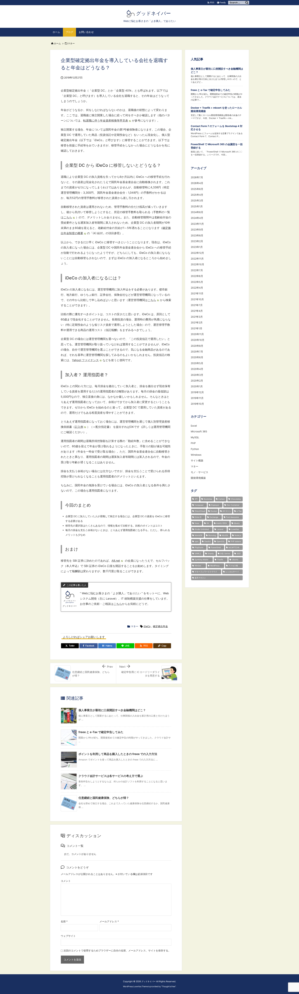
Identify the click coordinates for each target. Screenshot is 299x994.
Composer (199, 505)
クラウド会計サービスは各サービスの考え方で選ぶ (110, 776)
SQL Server (225, 553)
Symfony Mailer (201, 559)
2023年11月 (197, 223)
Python (195, 449)
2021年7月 (197, 305)
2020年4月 (197, 369)
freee (197, 523)
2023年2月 (197, 241)
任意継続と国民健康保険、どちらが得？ (103, 797)
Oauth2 (207, 541)
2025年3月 (197, 200)
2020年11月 (197, 334)
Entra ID (198, 517)
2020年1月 (197, 386)
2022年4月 (197, 287)
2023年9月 (197, 229)
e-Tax (239, 511)
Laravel (220, 529)
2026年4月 (197, 183)
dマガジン (227, 511)
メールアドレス (109, 921)
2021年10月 (197, 299)
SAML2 (198, 553)
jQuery (237, 523)
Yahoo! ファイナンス (85, 360)
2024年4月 (197, 217)
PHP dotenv (236, 541)
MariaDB (198, 535)
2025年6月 (197, 189)
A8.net (116, 560)
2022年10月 (197, 264)
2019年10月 (197, 403)
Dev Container (233, 505)
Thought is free (168, 986)
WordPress (214, 565)
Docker (214, 511)
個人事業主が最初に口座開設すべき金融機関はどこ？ (112, 710)
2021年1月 (196, 328)
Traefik (220, 559)
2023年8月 (197, 235)
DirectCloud (200, 511)
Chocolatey (236, 499)
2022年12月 (197, 252)
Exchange (214, 517)
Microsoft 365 (199, 431)
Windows (196, 454)
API (196, 499)
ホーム (57, 43)
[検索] (246, 3)
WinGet (198, 565)
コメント (66, 880)
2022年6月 (197, 276)
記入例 (79, 426)
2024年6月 (197, 212)
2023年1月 (197, 247)
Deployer (215, 505)
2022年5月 (197, 282)
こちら (68, 217)
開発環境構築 (198, 477)
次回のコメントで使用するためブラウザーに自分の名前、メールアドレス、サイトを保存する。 (117, 950)
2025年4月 (197, 194)
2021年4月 (197, 310)
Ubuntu (235, 559)
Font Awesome (232, 517)
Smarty (211, 553)
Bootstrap (208, 499)
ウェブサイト (68, 935)
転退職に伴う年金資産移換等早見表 (105, 120)
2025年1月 (197, 206)
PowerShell (216, 547)
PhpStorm (199, 547)
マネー (71, 43)
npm (196, 541)
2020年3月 (197, 374)
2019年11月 (197, 398)
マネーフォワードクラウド (206, 572)
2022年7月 (197, 270)
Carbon (221, 499)
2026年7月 (197, 177)
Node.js (238, 535)
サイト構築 (197, 460)
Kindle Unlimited (202, 529)
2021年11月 (197, 293)
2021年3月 (197, 316)
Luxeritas (235, 529)
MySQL (195, 437)
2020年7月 (197, 351)
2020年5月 (197, 363)
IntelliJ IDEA (221, 523)
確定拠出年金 (160, 626)
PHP (193, 443)
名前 (64, 921)
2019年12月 (197, 392)
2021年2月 (197, 322)
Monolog (212, 535)
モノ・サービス (199, 472)
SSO (239, 553)
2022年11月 (197, 258)
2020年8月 (197, 345)
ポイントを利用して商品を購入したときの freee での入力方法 (117, 754)
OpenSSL (221, 541)
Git (207, 523)
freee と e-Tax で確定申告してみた (100, 732)
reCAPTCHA (233, 547)
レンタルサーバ (232, 572)
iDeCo (147, 626)
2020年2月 (197, 380)
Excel (194, 425)
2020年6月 (197, 357)
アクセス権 (233, 565)
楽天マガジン (200, 578)
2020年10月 (197, 339)
